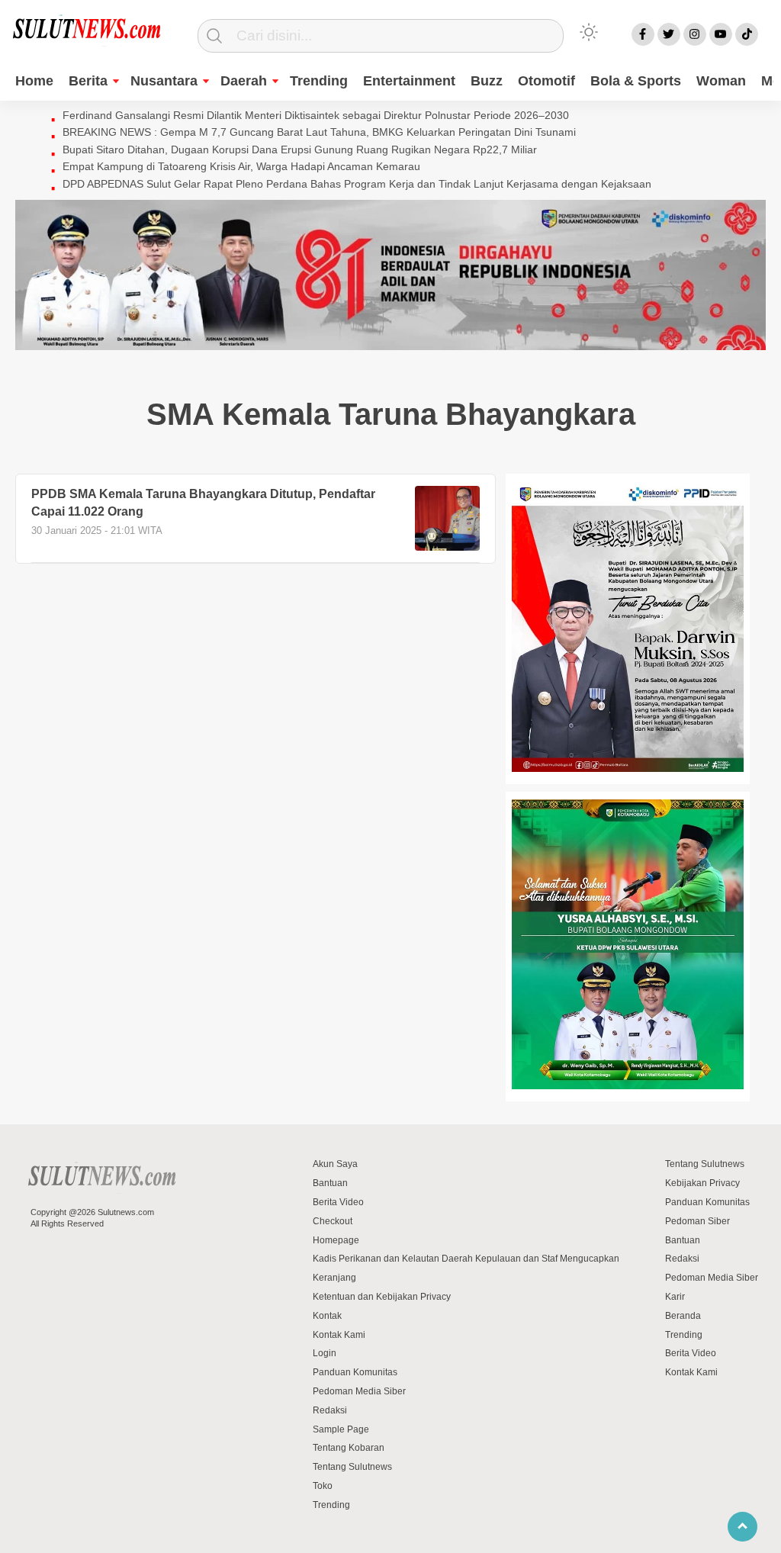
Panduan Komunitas (355, 1372)
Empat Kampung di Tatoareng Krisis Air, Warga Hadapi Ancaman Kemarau (241, 166)
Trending (319, 80)
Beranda (683, 1315)
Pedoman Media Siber (359, 1391)
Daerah (243, 80)
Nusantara (164, 80)
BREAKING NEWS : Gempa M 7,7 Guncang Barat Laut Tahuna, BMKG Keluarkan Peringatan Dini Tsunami (319, 132)
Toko (323, 1486)
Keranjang (334, 1277)
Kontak (327, 1315)
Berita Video (338, 1202)
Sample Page (341, 1429)
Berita (88, 80)
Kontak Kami (339, 1335)
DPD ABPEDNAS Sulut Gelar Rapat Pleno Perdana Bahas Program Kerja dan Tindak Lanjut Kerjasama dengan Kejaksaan (357, 184)
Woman (721, 80)
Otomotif (546, 80)
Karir (675, 1296)
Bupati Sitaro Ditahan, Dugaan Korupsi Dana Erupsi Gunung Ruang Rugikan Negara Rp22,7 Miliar (300, 149)
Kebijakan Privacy (702, 1183)
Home (34, 80)
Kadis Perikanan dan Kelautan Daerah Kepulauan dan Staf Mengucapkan (466, 1258)
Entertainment (409, 80)
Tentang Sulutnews (352, 1466)
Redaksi (330, 1410)
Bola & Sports (635, 80)
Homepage (336, 1240)
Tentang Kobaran (348, 1447)
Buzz (487, 80)
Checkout (332, 1221)
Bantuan (330, 1183)
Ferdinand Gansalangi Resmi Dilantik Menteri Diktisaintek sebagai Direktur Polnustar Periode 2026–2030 (316, 115)
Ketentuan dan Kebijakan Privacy (382, 1296)
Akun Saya (335, 1164)
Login (324, 1353)
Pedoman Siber (697, 1221)
